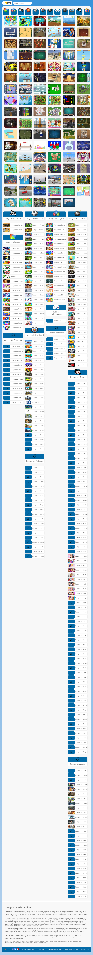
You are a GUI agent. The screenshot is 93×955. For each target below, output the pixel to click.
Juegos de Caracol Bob (18, 370)
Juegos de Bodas (81, 514)
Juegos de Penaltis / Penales (42, 244)
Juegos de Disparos (81, 770)
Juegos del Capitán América (42, 551)
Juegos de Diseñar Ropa (83, 700)
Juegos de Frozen (38, 528)
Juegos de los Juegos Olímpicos (43, 323)
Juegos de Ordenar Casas (84, 500)
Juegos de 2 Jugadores (61, 320)
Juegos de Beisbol (38, 276)
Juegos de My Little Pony (83, 714)
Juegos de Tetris (16, 323)
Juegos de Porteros (38, 248)
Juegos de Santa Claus (61, 339)
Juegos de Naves (38, 439)
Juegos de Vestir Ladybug (84, 449)
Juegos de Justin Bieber (83, 481)
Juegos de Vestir (80, 383)
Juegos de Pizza (80, 654)
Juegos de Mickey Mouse (40, 509)
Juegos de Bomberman (19, 253)
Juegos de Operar (81, 313)
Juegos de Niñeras (81, 682)
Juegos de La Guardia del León (42, 519)
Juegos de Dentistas (82, 309)
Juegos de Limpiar (81, 672)
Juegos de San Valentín (83, 579)
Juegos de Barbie (81, 705)
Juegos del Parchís (17, 304)
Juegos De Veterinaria (82, 295)
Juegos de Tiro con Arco (40, 346)
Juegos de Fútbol (38, 225)
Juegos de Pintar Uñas (83, 626)
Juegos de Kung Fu (82, 789)
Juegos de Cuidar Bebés (83, 691)
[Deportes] (35, 11)
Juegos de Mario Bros (18, 327)
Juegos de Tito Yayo (39, 486)
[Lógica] (13, 11)
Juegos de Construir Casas (41, 421)
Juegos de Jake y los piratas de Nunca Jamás (47, 514)
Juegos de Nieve (38, 290)
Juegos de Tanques (81, 798)
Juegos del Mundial (39, 230)
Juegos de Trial (37, 397)
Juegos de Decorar (81, 463)
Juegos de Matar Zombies (84, 836)
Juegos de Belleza (81, 588)
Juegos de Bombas (81, 873)
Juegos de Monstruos (82, 803)
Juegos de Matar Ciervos (83, 854)
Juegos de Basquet (38, 281)
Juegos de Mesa (16, 262)
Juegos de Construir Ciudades (42, 416)
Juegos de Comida (81, 640)
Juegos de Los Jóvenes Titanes (42, 472)
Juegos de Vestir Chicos (83, 407)
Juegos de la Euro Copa (40, 253)
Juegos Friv (79, 341)
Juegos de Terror (81, 276)
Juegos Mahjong (59, 248)
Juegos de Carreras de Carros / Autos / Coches (26, 230)
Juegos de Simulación (82, 225)
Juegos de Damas (17, 290)
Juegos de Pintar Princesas (63, 353)
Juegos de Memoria (60, 271)
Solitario (13, 276)
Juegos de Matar (81, 831)
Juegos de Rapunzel (82, 542)
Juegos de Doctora (81, 304)
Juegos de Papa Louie (82, 635)
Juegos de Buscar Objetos (63, 258)
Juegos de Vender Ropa (83, 332)
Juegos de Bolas (59, 225)
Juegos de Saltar (38, 444)
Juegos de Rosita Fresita (83, 747)
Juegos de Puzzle (60, 239)
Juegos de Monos (17, 379)
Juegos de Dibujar (60, 358)
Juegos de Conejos (17, 384)
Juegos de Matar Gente (83, 840)
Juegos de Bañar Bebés (83, 686)
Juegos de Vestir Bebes (83, 388)
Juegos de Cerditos (81, 248)
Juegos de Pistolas (81, 878)
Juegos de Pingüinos (18, 374)
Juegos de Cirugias (81, 318)
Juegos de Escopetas (82, 887)
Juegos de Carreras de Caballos (21, 225)
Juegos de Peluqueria (82, 607)
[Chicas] (79, 11)
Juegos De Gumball (39, 542)
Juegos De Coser (81, 696)
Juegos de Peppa (38, 505)
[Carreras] (21, 11)
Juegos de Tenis (37, 262)
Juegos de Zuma (59, 230)
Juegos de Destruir (81, 812)
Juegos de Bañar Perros (19, 388)
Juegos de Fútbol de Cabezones (43, 234)
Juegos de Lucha (81, 780)
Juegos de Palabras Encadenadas (65, 290)
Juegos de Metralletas (82, 896)
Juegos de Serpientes (18, 314)
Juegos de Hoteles (81, 323)
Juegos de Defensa (81, 859)
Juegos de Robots (81, 817)
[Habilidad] (43, 11)
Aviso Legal (41, 949)
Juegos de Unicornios (18, 393)
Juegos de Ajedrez (17, 281)
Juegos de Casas (81, 495)
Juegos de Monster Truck (40, 383)
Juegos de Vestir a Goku (83, 453)
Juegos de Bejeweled (61, 253)
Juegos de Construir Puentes (42, 425)
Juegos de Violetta (38, 495)
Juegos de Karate (81, 784)
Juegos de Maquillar (82, 593)
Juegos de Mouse (38, 411)
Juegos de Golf (37, 271)
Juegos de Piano (38, 365)
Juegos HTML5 (80, 360)
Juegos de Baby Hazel (82, 523)
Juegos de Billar (37, 258)
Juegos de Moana (38, 533)
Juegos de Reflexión (60, 234)
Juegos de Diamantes (61, 295)
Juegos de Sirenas (81, 491)
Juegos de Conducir (39, 374)
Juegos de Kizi (80, 346)
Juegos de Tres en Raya (19, 295)
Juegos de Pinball (17, 309)
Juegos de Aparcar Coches (41, 388)
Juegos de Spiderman (39, 547)
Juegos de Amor (80, 561)
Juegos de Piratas (81, 281)
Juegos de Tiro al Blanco (40, 351)
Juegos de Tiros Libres (39, 239)
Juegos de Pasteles (81, 644)
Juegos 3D (36, 402)
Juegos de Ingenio (60, 281)
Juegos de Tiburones (18, 351)
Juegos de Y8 (79, 365)
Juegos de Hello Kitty (82, 728)
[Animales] (65, 11)
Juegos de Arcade (17, 318)
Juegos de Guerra (81, 794)
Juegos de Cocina (81, 630)
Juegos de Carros (38, 379)
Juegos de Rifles (80, 892)
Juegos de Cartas (17, 267)
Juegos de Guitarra (38, 369)
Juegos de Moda (80, 584)
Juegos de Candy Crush (62, 299)
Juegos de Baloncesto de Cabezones (44, 286)
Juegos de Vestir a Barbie (83, 416)
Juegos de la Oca (17, 300)
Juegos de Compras (82, 505)
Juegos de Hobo (80, 262)
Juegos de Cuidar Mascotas (20, 402)
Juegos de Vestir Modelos (83, 425)
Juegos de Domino (17, 286)
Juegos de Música (38, 355)
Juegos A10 (79, 355)
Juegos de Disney (38, 523)
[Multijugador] (57, 11)
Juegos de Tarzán (38, 491)
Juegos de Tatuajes (81, 239)
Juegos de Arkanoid (17, 248)
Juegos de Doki (80, 742)
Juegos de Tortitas (81, 649)
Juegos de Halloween (82, 351)
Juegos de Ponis (16, 360)
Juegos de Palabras (60, 286)
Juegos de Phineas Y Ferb (41, 500)
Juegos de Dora (80, 724)
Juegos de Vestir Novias (83, 402)
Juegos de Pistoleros (82, 775)
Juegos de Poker (16, 272)
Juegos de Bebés (81, 519)
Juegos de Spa (80, 327)
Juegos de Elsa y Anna (82, 547)
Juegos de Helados (81, 663)
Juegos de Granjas (81, 244)
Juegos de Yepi (80, 337)
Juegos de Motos (38, 393)
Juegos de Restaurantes (83, 290)
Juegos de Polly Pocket (83, 710)
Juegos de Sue (80, 733)
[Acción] (28, 11)
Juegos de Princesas (82, 528)
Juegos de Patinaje (38, 318)
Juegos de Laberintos (61, 276)
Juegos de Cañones (39, 430)
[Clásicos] (6, 11)
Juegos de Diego (81, 752)
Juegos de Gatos (16, 356)
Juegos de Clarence (39, 477)
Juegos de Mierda (81, 267)
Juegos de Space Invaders (20, 258)
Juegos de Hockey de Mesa (41, 299)
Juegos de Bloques (60, 244)
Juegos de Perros (17, 346)
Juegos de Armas (81, 868)
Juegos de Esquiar (38, 295)
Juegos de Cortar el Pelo (83, 616)
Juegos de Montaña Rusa (83, 234)
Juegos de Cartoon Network (41, 467)
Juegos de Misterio (81, 271)
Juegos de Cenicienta (39, 537)
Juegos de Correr (38, 449)
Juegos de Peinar (81, 612)
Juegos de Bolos (37, 309)
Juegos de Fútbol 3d (39, 407)
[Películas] (72, 11)
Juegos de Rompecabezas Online (65, 262)
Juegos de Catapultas (39, 435)
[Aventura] (50, 11)
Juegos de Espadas (81, 882)
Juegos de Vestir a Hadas (83, 439)
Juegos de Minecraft (82, 253)
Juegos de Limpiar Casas (83, 677)
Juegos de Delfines (17, 365)
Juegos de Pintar (59, 348)
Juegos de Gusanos (17, 398)
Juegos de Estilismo (82, 621)
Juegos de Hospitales (82, 299)
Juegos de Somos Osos (40, 481)
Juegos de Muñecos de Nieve (64, 344)
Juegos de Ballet (38, 360)
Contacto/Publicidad (28, 949)
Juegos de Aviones (38, 342)
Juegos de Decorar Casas (83, 467)
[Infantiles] (87, 11)
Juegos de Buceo (38, 313)
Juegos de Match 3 (60, 267)
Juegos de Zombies (82, 808)
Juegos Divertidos (81, 258)
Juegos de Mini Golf (39, 304)
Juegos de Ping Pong (39, 267)
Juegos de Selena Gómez (83, 486)
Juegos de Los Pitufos (39, 556)
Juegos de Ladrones (82, 822)
